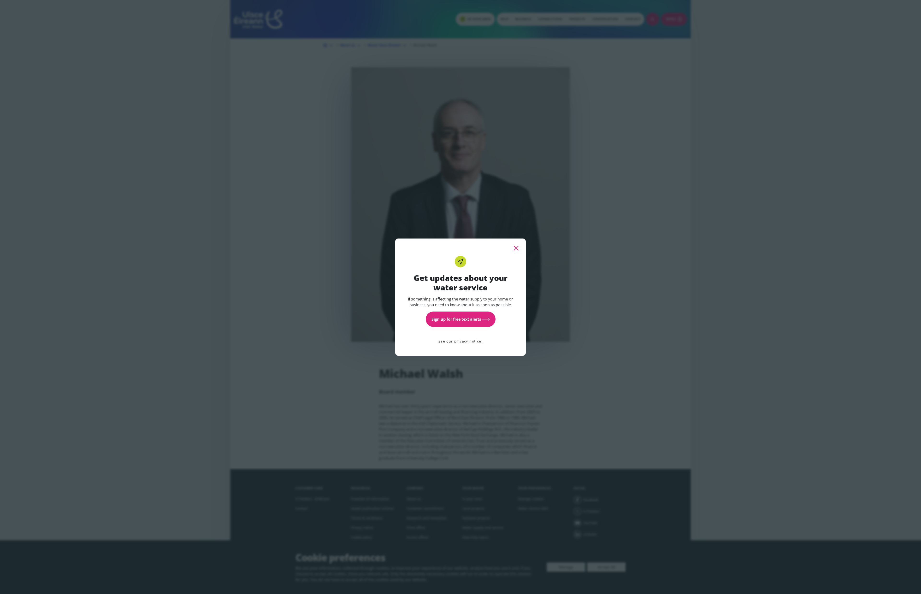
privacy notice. (468, 341)
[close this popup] (516, 248)
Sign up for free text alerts (456, 319)
